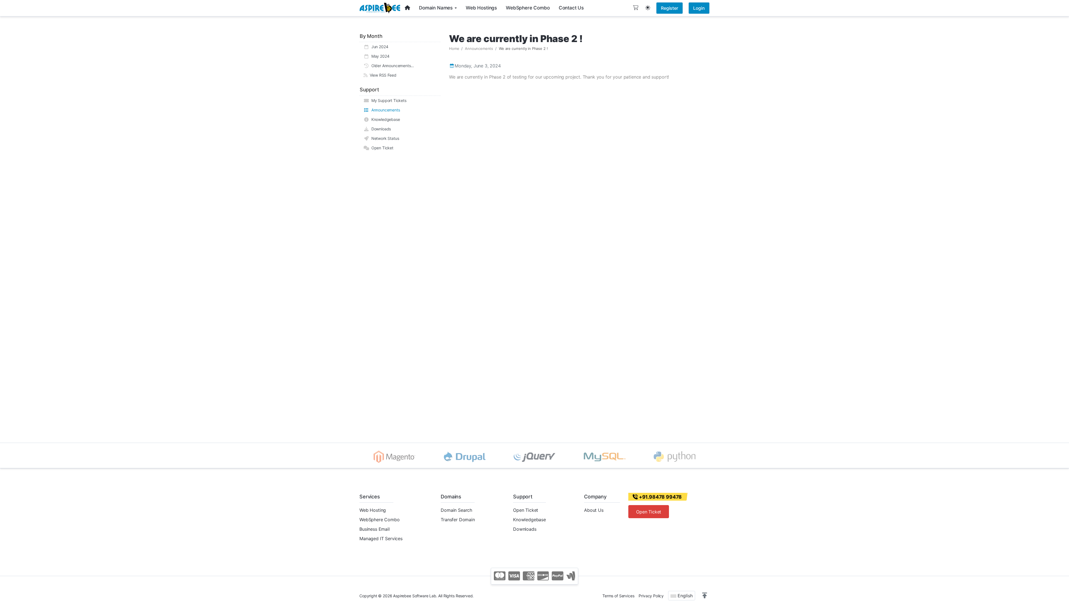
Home (454, 48)
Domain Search (456, 510)
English (684, 595)
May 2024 (379, 56)
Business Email (374, 529)
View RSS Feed (381, 75)
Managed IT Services (381, 538)
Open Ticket (381, 147)
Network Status (384, 138)
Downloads (380, 128)
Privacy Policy (651, 595)
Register (669, 8)
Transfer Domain (458, 519)
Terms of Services (618, 595)
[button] (705, 596)
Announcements (384, 110)
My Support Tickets (387, 100)
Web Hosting (372, 510)
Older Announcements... (391, 65)
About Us (594, 510)
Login (699, 8)
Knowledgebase (384, 119)
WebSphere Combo (379, 519)
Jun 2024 (378, 46)
